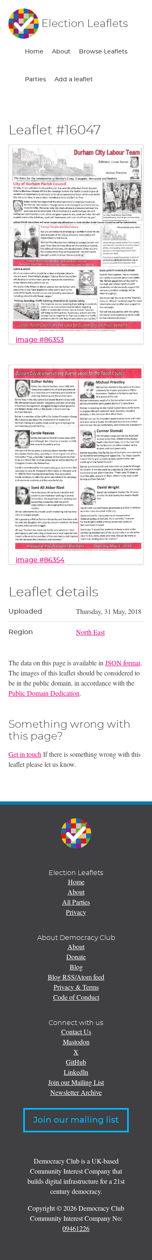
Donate (76, 956)
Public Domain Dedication (43, 693)
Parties (35, 80)
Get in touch (24, 754)
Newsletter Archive (76, 1092)
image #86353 (40, 339)
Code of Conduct (76, 997)
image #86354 (40, 560)
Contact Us (76, 1031)
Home (34, 52)
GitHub (76, 1061)
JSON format (122, 662)
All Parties (76, 901)
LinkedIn (76, 1072)
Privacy (76, 912)
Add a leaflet (73, 80)
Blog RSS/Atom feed (76, 976)
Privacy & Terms (76, 986)
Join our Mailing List (76, 1082)
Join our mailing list (76, 1120)
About (61, 52)
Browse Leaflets (103, 52)
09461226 (76, 1228)
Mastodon (76, 1041)
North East (90, 631)
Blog (76, 966)
